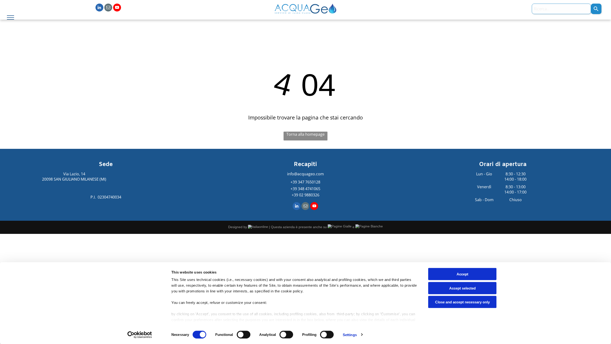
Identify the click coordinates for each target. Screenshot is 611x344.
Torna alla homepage (305, 134)
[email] (108, 8)
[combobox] (561, 9)
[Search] (596, 9)
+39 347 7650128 (305, 182)
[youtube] (117, 8)
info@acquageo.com (305, 174)
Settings (350, 335)
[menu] (10, 17)
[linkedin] (99, 8)
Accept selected (462, 288)
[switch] (243, 334)
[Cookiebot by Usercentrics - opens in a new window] (140, 334)
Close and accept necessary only (462, 302)
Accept (462, 274)
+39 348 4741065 (305, 188)
